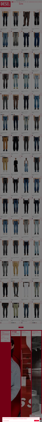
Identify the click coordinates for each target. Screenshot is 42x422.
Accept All (37, 420)
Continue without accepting (6, 420)
